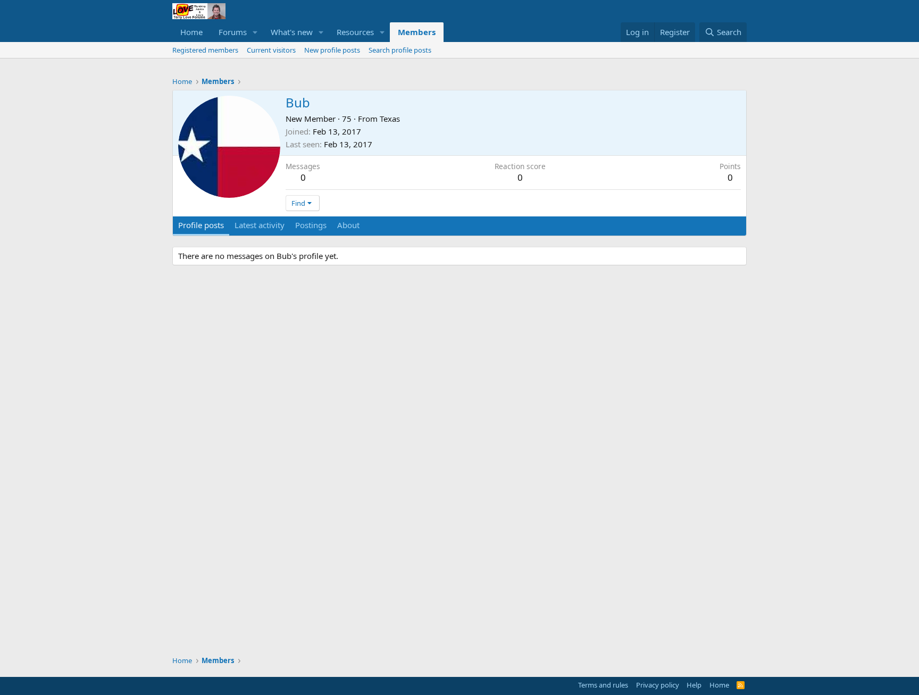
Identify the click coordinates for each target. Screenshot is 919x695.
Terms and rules (603, 685)
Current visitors (271, 50)
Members (417, 32)
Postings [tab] (311, 225)
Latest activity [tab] (260, 225)
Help (694, 685)
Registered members (205, 50)
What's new (292, 32)
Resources (355, 32)
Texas (390, 118)
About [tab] (348, 225)
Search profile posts (400, 50)
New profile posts (332, 50)
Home (191, 32)
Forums (233, 32)
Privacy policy (657, 685)
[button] (255, 32)
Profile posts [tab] (201, 225)
